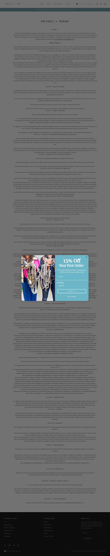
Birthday (60, 282)
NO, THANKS (72, 296)
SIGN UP (71, 291)
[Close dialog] (87, 257)
